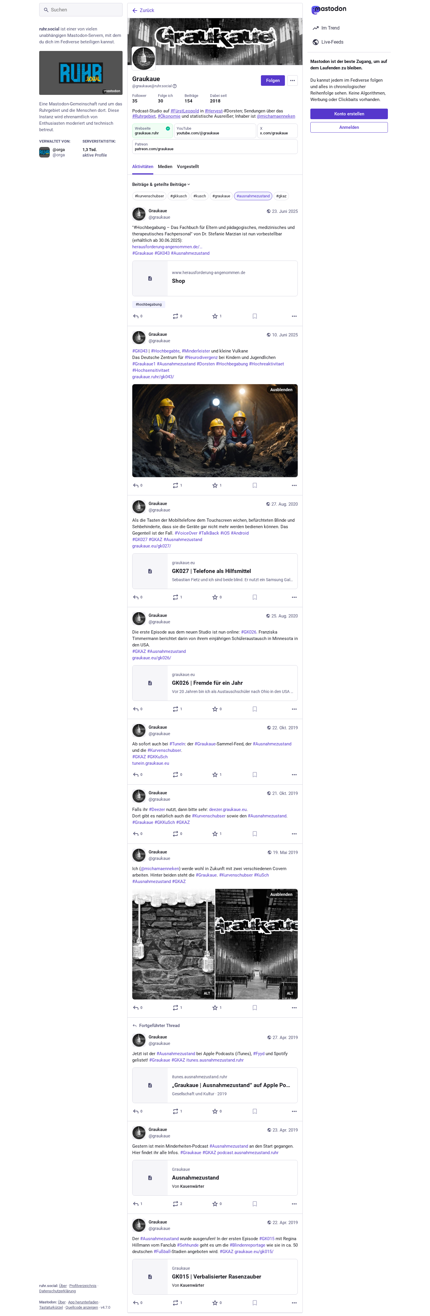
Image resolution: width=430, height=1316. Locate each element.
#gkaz (281, 196)
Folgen (273, 80)
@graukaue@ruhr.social (152, 86)
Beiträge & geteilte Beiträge (159, 184)
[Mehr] (294, 316)
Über (63, 1286)
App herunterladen (83, 1302)
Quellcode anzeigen (82, 1307)
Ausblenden (281, 389)
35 (134, 101)
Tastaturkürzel (51, 1307)
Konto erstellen (349, 114)
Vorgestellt (188, 166)
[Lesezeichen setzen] (254, 316)
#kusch (199, 196)
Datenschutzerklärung (57, 1291)
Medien (165, 166)
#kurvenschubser (149, 196)
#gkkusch (178, 196)
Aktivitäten (142, 166)
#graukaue (221, 196)
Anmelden (349, 127)
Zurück (147, 10)
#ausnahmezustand (253, 196)
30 (160, 101)
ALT (207, 993)
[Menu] (292, 80)
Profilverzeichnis (83, 1286)
